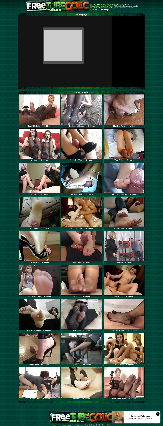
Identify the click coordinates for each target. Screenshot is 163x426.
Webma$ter (106, 425)
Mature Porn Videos (106, 6)
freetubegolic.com (59, 425)
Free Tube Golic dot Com (107, 4)
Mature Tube (94, 6)
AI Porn (116, 6)
